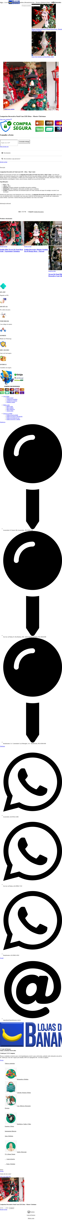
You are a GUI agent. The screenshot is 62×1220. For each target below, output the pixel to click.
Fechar (1, 1060)
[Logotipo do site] (14, 4)
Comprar (11, 1207)
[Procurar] (38, 5)
